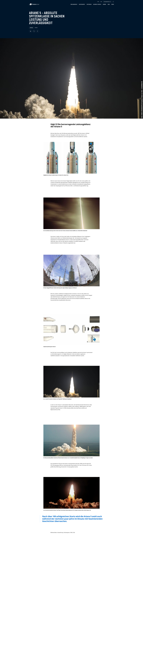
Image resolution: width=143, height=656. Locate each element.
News (109, 4)
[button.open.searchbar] (113, 2)
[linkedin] (30, 31)
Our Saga (31, 27)
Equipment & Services (97, 4)
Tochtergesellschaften (107, 1)
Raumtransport (82, 4)
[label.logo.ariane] (34, 4)
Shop (101, 1)
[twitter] (34, 31)
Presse (112, 4)
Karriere (104, 4)
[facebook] (37, 31)
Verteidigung (89, 4)
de (97, 1)
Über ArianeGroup (74, 4)
